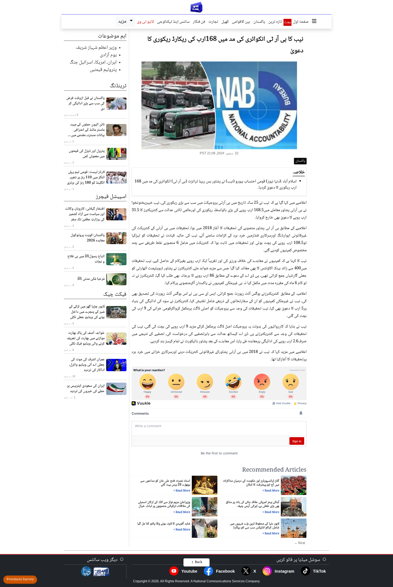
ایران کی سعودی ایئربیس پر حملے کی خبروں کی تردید (86, 388)
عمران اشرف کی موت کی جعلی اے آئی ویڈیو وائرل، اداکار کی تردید (87, 365)
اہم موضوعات (112, 36)
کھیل (225, 22)
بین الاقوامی (241, 22)
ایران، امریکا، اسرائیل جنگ (93, 62)
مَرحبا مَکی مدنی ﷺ (91, 279)
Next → (299, 543)
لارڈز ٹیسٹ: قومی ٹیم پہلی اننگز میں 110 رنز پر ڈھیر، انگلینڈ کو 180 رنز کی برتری (86, 177)
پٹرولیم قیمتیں (103, 70)
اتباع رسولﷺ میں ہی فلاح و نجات (86, 259)
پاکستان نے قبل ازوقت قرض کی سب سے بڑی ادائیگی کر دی (85, 103)
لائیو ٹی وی (145, 22)
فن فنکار (199, 22)
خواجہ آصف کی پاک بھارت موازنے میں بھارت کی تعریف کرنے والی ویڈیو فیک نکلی (86, 338)
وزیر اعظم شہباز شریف (96, 47)
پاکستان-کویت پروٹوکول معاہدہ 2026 (88, 238)
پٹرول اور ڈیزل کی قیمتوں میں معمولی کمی (87, 153)
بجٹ (287, 22)
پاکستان (259, 22)
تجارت (213, 22)
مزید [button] (123, 21)
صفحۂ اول (301, 22)
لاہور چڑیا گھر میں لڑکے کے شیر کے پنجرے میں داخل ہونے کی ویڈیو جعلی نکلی (87, 312)
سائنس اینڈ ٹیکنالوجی (173, 22)
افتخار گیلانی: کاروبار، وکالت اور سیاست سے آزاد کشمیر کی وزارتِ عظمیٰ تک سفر (85, 214)
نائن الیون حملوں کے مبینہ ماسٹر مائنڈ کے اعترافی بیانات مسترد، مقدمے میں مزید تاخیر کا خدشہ (87, 130)
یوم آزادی (108, 55)
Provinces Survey (20, 579)
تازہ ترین (275, 22)
